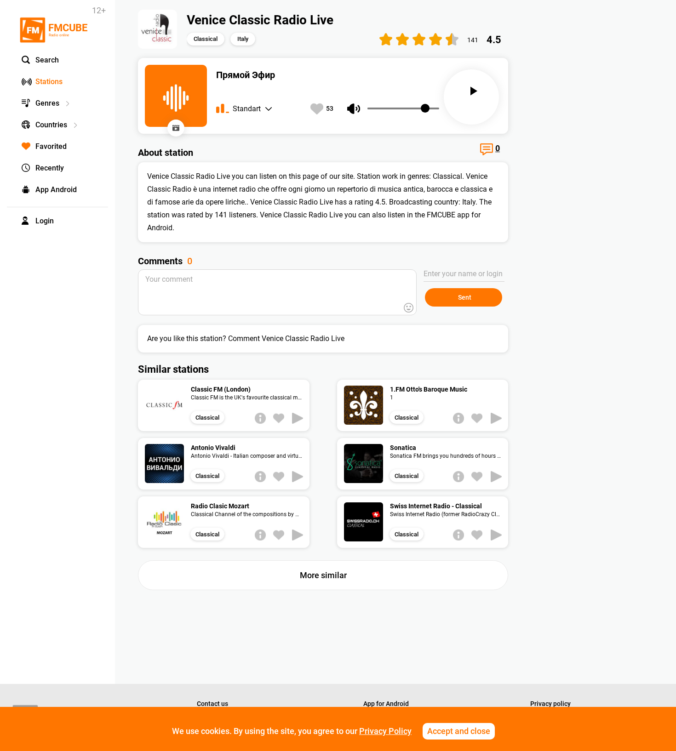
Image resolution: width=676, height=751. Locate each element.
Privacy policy (550, 703)
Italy (242, 38)
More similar (323, 575)
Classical (206, 38)
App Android (56, 189)
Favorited (51, 146)
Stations (49, 81)
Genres (47, 103)
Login (44, 220)
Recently (49, 168)
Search (47, 60)
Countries (51, 124)
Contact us (212, 703)
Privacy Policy (385, 731)
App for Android (386, 703)
